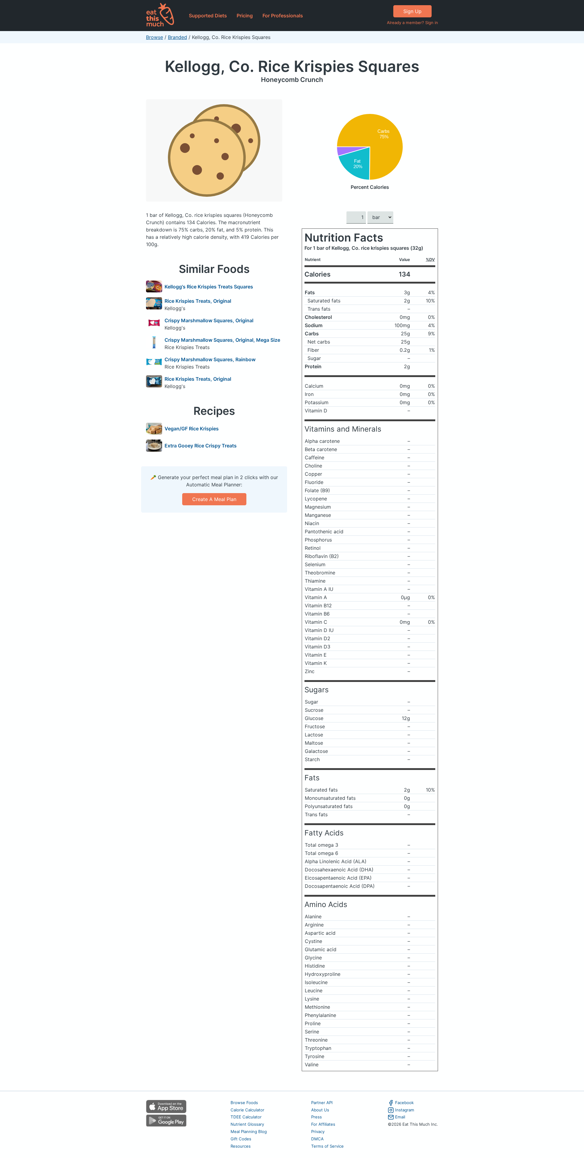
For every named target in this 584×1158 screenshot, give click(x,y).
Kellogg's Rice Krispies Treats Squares (209, 287)
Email (400, 1116)
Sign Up (412, 11)
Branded (177, 37)
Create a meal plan (214, 499)
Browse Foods (244, 1102)
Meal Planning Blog (249, 1131)
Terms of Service (327, 1146)
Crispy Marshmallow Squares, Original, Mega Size (222, 340)
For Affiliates (323, 1124)
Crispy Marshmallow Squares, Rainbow (210, 359)
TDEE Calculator (246, 1116)
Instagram (404, 1109)
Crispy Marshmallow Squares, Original (209, 320)
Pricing (245, 15)
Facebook (404, 1102)
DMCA (317, 1138)
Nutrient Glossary (247, 1124)
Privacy (318, 1131)
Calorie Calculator (247, 1109)
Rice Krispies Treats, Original (198, 301)
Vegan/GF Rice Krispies (192, 428)
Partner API (322, 1102)
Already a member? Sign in (412, 22)
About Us (320, 1109)
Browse (154, 37)
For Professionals (282, 15)
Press (316, 1116)
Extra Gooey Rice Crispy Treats (201, 446)
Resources (241, 1146)
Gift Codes (241, 1138)
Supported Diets (208, 15)
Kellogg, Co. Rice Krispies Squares (292, 66)
